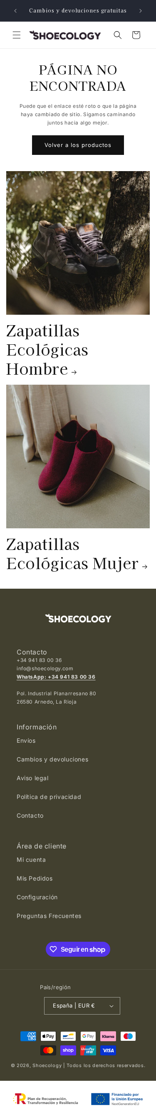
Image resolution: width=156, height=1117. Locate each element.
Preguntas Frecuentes (49, 915)
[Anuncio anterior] (15, 11)
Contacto (30, 815)
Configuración (37, 897)
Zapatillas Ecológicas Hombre (47, 349)
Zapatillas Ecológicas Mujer (72, 553)
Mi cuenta (31, 859)
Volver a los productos (78, 145)
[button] (16, 35)
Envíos (26, 740)
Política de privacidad (49, 796)
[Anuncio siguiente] (140, 11)
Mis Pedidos (35, 878)
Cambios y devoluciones (52, 759)
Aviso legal (33, 777)
